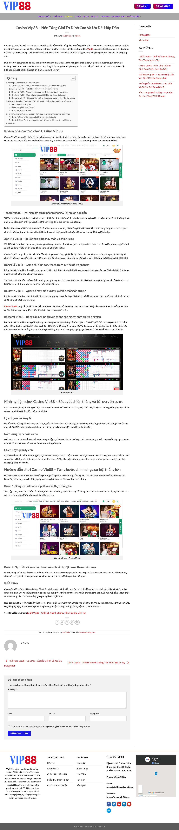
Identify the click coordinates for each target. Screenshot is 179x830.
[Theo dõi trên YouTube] (129, 804)
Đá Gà (86, 16)
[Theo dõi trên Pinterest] (119, 804)
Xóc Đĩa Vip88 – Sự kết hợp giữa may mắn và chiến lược (35, 89)
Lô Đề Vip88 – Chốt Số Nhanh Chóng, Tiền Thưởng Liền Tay (56, 612)
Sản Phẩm (66, 632)
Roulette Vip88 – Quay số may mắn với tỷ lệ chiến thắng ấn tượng (38, 95)
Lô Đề (78, 16)
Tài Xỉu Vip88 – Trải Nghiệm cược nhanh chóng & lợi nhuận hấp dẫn (39, 86)
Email (52, 713)
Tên (10, 713)
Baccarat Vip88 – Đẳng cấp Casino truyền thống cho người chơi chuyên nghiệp (43, 98)
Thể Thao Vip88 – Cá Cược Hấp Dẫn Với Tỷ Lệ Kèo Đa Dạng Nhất (156, 76)
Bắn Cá (94, 16)
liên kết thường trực (87, 632)
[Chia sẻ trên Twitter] (62, 622)
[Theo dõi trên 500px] (109, 810)
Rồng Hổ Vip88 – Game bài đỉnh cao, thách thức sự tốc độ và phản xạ (39, 92)
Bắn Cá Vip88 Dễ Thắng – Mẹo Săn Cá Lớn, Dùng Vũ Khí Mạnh (156, 94)
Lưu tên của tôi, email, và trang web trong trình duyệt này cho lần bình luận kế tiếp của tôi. (51, 726)
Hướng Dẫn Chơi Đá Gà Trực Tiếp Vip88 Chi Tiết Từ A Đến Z (155, 85)
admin (77, 36)
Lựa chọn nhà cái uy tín (21, 104)
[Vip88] (17, 6)
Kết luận (11, 123)
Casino (69, 16)
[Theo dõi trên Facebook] (109, 804)
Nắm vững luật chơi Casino (23, 107)
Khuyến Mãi (118, 16)
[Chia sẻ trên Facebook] (57, 622)
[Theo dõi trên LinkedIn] (124, 804)
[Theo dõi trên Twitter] (114, 804)
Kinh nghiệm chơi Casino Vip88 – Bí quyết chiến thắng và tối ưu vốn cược (40, 101)
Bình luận (12, 689)
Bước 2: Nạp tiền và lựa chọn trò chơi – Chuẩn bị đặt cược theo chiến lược (42, 120)
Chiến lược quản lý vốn (21, 110)
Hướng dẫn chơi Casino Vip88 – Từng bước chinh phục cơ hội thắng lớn (39, 114)
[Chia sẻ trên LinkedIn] (77, 622)
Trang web (94, 713)
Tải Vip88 (105, 16)
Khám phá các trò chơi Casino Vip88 (23, 82)
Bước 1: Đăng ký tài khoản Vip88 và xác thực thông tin (34, 117)
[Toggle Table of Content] (72, 78)
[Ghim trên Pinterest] (72, 622)
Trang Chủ (43, 16)
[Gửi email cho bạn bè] (67, 622)
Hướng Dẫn (133, 16)
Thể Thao (58, 16)
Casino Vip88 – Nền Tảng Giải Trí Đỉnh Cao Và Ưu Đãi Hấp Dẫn (155, 67)
